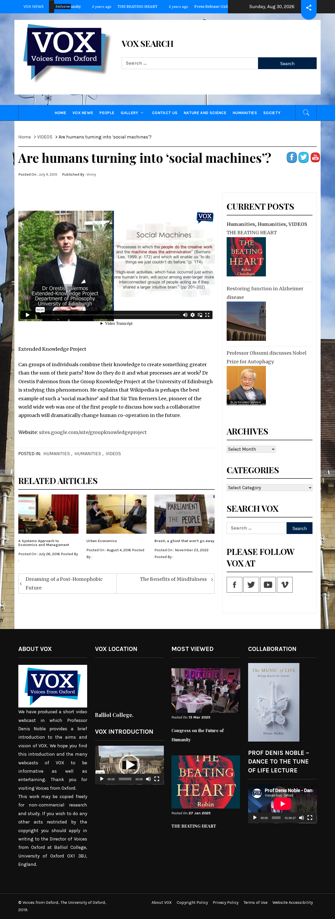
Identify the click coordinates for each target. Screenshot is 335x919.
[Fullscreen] (156, 782)
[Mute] (148, 782)
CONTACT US (164, 112)
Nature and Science (205, 112)
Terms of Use (255, 902)
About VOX (162, 902)
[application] (129, 765)
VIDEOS (113, 453)
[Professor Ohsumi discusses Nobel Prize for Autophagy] (245, 385)
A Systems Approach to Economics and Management (43, 543)
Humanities (245, 112)
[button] (129, 765)
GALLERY (129, 112)
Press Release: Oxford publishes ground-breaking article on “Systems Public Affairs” (209, 6)
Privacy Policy (225, 902)
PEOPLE (106, 112)
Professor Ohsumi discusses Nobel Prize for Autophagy (266, 357)
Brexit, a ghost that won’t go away (184, 541)
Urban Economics (101, 541)
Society (271, 112)
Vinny (91, 174)
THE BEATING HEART (75, 6)
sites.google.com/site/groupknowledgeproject (93, 432)
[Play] (101, 782)
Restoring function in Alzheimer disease (265, 293)
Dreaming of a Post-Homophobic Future (64, 583)
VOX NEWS (82, 112)
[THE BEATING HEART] (245, 256)
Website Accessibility (292, 902)
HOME (60, 112)
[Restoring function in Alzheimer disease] (245, 321)
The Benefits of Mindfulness (173, 579)
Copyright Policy (192, 902)
